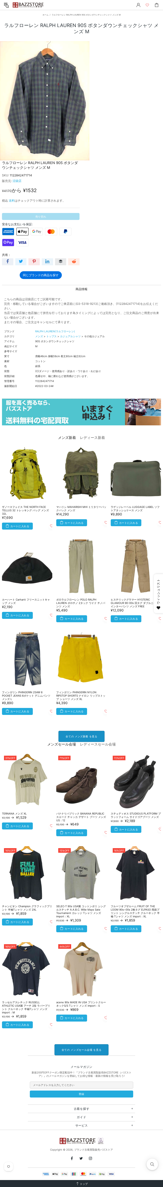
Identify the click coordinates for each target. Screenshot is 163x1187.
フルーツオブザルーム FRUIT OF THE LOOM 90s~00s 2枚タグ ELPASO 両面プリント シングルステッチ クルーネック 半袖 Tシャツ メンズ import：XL (135, 911)
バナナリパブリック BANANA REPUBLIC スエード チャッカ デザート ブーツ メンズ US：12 (81, 817)
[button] (152, 1164)
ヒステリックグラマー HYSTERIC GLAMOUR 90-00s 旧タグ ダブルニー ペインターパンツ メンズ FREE (135, 603)
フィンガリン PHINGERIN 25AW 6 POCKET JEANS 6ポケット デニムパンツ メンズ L (26, 696)
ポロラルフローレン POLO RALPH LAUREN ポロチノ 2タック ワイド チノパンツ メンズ (80, 603)
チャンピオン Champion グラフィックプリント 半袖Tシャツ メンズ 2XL (27, 908)
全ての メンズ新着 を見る (81, 736)
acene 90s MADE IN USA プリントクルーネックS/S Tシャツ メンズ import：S (81, 1004)
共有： (6, 255)
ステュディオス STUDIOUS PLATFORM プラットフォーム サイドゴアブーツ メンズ (136, 815)
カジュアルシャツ (70, 336)
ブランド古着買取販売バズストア (29, 5)
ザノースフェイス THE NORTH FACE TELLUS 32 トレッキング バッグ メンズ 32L (25, 510)
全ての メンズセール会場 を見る (81, 1049)
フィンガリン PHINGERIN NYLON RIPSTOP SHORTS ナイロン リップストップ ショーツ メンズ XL (80, 696)
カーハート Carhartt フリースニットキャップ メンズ (26, 601)
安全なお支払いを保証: (17, 224)
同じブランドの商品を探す (41, 275)
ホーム (46, 15)
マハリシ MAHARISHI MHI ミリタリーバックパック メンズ (81, 508)
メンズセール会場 (61, 744)
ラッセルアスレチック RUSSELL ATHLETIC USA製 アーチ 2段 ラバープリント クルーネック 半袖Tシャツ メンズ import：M (26, 1007)
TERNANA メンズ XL (14, 813)
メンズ (39, 336)
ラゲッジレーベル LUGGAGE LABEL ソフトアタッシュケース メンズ (135, 508)
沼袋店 (17, 181)
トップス (51, 336)
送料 (12, 200)
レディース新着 (92, 438)
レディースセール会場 (98, 744)
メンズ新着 (67, 438)
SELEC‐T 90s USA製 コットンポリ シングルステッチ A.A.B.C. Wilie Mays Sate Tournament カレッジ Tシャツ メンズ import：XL (81, 911)
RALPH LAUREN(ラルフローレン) (55, 331)
